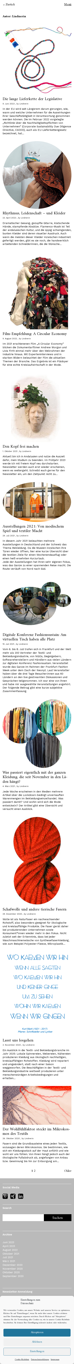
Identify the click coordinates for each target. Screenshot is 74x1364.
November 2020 (13, 1268)
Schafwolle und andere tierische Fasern (34, 909)
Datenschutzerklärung (40, 1359)
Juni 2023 (8, 1242)
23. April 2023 (9, 218)
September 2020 (13, 1276)
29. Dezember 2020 (12, 914)
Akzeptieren (37, 1332)
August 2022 (10, 1249)
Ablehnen (37, 1342)
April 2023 (9, 1246)
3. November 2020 (12, 1045)
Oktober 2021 (11, 1253)
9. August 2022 (10, 339)
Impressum (55, 1359)
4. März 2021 (9, 786)
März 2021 (9, 1261)
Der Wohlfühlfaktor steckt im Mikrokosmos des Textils (36, 1131)
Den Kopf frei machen (21, 446)
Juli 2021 (8, 1257)
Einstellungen (37, 1351)
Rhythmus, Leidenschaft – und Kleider (34, 213)
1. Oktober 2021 (10, 451)
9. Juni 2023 (9, 104)
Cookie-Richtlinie (62, 1320)
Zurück (10, 4)
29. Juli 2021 (9, 536)
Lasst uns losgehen (18, 1040)
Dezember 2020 (13, 1264)
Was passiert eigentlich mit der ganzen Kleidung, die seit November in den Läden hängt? (35, 777)
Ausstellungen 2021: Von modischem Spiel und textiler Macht (33, 529)
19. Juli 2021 (8, 644)
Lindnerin (23, 104)
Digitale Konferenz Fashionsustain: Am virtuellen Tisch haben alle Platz (34, 637)
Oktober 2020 (11, 1272)
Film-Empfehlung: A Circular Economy (35, 334)
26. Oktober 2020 (11, 1138)
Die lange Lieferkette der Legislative (32, 99)
